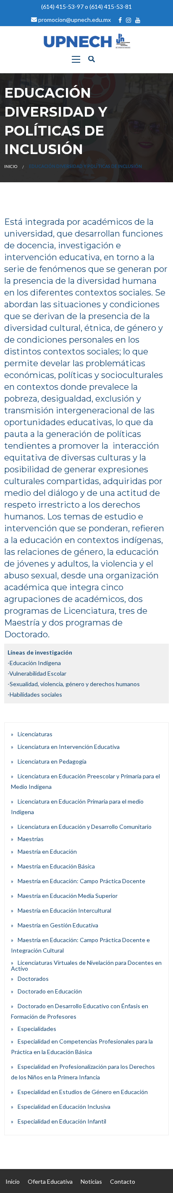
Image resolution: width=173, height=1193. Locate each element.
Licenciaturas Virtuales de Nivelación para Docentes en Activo (86, 965)
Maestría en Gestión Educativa (58, 925)
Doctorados (33, 978)
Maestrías (31, 838)
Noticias (91, 1181)
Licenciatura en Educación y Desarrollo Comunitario (85, 826)
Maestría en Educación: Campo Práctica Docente (81, 880)
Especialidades (37, 1028)
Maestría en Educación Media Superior (68, 895)
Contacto (122, 1181)
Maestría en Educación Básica (56, 866)
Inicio (10, 166)
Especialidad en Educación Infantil (62, 1121)
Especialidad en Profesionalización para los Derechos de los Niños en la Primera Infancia (83, 1072)
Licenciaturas (35, 734)
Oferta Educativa (50, 1181)
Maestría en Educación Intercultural (64, 910)
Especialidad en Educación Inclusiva (64, 1106)
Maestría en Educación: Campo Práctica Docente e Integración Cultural (80, 945)
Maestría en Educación (47, 851)
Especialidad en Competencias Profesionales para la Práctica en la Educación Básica (82, 1046)
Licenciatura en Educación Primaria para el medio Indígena (77, 806)
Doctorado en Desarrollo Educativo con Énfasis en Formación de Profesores (79, 1011)
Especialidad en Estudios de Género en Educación (83, 1091)
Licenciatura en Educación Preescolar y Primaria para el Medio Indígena (85, 781)
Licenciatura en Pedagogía (52, 761)
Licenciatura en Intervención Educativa (69, 746)
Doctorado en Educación (50, 991)
